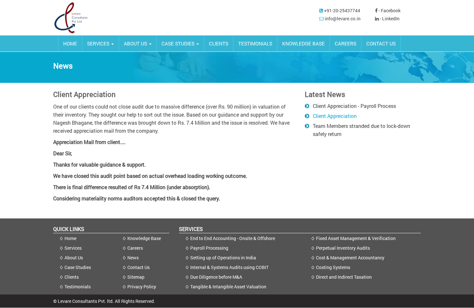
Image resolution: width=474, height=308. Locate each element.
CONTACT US (381, 43)
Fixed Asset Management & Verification (356, 238)
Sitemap (135, 277)
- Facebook (389, 10)
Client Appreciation (335, 115)
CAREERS (345, 43)
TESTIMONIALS (255, 43)
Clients (71, 277)
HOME (70, 43)
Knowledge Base (144, 238)
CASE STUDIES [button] (179, 43)
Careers (135, 248)
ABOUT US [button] (136, 43)
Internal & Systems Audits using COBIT (229, 267)
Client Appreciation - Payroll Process (354, 105)
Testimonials (77, 287)
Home (70, 238)
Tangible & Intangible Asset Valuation (228, 287)
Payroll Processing (209, 248)
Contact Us (138, 267)
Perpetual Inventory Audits (343, 248)
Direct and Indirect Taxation (344, 277)
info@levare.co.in (342, 18)
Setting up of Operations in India (223, 258)
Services (73, 248)
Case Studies (77, 267)
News (133, 258)
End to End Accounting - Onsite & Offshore (232, 238)
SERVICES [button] (99, 43)
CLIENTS (218, 43)
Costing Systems (333, 267)
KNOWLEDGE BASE (303, 43)
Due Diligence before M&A (216, 277)
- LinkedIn (389, 18)
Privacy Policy (141, 287)
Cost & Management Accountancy (350, 258)
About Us (73, 258)
